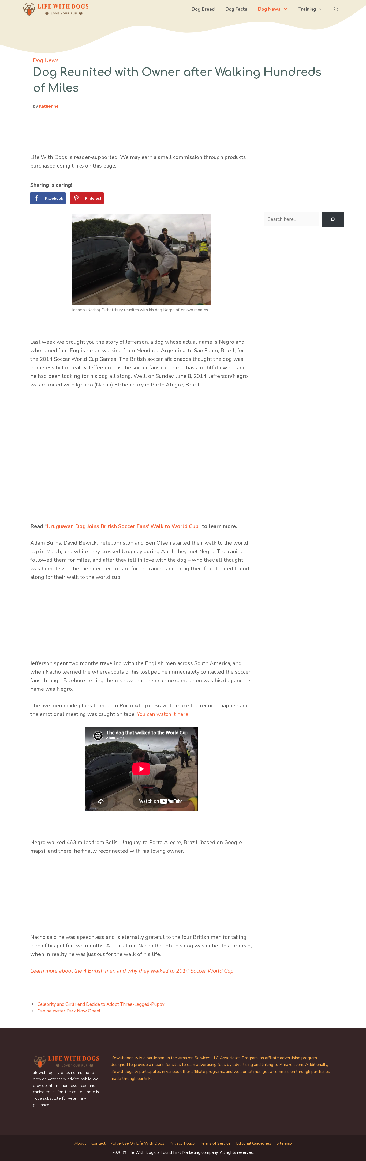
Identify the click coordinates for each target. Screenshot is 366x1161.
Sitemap (284, 1143)
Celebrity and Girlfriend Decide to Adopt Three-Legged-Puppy (101, 1004)
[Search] (333, 219)
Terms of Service (215, 1143)
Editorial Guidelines (253, 1143)
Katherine (49, 106)
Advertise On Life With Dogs (137, 1143)
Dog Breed (203, 9)
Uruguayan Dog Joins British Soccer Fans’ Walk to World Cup (122, 526)
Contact (98, 1143)
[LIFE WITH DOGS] (55, 9)
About (80, 1143)
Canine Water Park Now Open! (69, 1011)
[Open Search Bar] (336, 9)
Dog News (269, 9)
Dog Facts (236, 9)
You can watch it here (162, 714)
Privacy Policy (182, 1143)
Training (307, 9)
